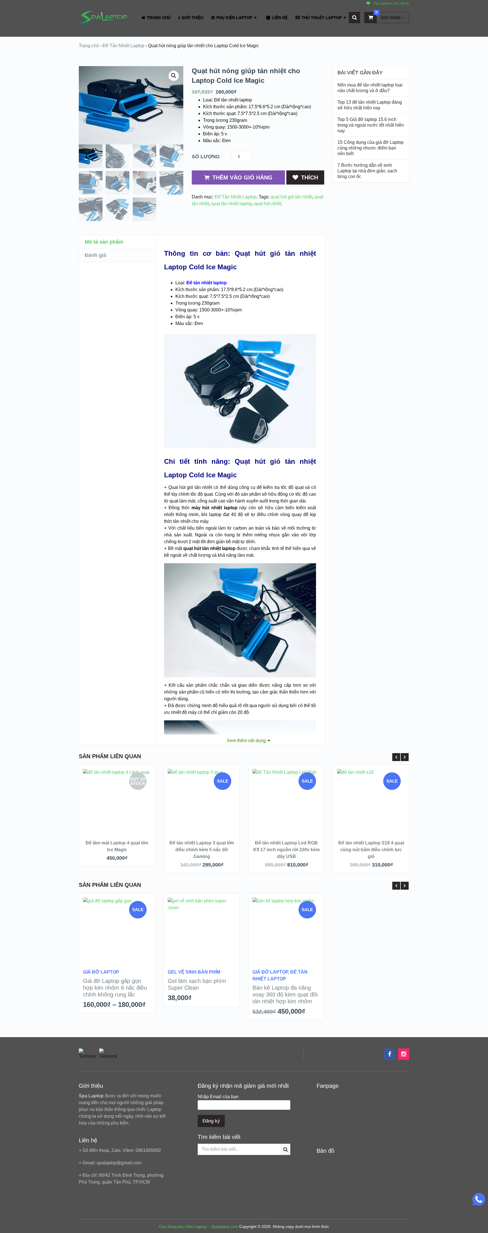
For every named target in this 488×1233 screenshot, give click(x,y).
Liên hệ (279, 17)
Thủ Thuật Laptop (321, 17)
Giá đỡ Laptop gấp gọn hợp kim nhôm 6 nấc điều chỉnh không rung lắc (115, 988)
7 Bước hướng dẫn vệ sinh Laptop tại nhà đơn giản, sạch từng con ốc (367, 171)
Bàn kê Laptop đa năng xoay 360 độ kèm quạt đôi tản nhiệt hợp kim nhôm (284, 994)
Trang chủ (158, 17)
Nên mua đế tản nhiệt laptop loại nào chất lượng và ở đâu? (369, 88)
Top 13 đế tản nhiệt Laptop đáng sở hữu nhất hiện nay (369, 105)
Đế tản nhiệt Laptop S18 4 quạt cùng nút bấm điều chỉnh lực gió (371, 849)
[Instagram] (403, 1054)
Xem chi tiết (117, 819)
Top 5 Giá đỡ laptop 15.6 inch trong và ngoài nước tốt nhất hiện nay (370, 125)
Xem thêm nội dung (246, 740)
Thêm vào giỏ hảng (242, 177)
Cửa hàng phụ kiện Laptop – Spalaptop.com (198, 1226)
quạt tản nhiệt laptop (231, 203)
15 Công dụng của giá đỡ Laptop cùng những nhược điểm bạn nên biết (370, 148)
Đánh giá (95, 255)
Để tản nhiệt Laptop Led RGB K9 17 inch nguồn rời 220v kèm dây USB (286, 849)
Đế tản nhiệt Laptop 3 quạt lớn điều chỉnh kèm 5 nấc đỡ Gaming (201, 849)
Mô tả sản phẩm (104, 242)
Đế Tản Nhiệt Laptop (123, 45)
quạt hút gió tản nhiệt (291, 196)
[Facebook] (389, 1054)
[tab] (117, 242)
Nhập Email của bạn (218, 1096)
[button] (174, 76)
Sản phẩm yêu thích (390, 3)
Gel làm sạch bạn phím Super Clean (197, 984)
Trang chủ (89, 45)
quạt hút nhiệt (267, 203)
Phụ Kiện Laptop (233, 17)
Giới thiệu (191, 17)
